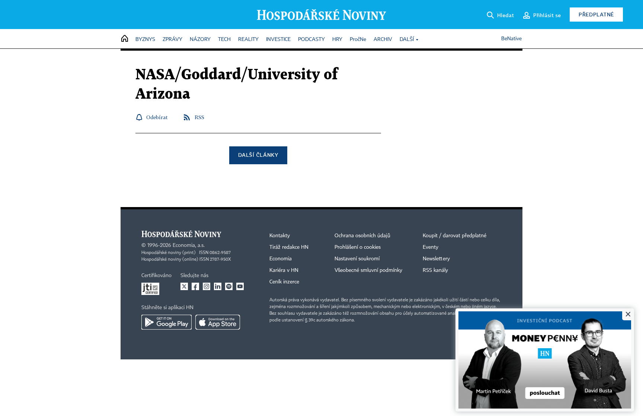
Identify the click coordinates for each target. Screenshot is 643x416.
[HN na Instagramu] (206, 286)
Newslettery (436, 258)
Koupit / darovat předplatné (454, 235)
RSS (199, 117)
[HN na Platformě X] (184, 286)
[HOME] (124, 39)
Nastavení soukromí (357, 258)
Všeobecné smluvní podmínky (368, 270)
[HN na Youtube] (240, 286)
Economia (280, 258)
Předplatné (596, 14)
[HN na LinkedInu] (217, 286)
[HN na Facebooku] (195, 286)
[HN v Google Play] (166, 322)
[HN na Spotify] (229, 286)
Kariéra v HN (283, 270)
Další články (258, 155)
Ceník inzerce (284, 282)
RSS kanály (435, 270)
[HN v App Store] (217, 322)
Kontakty (279, 235)
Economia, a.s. (189, 245)
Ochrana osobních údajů (362, 235)
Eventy (430, 247)
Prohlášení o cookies (358, 247)
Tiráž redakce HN (288, 247)
